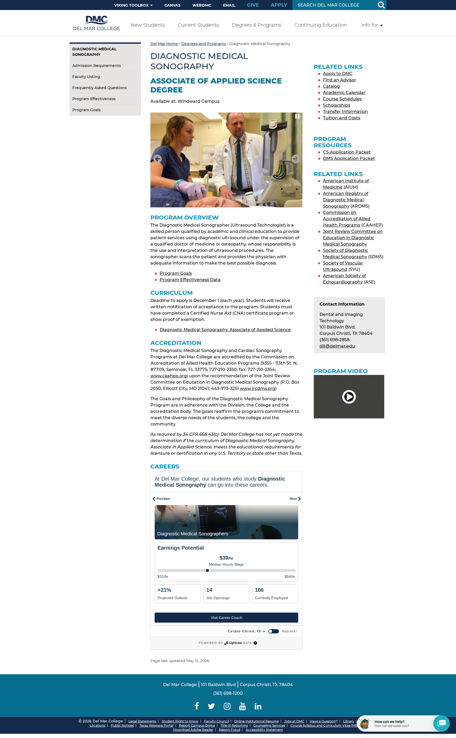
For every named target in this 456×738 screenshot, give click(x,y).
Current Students (198, 25)
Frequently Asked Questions (99, 87)
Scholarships (336, 105)
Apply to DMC (338, 73)
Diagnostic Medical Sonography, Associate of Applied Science (225, 329)
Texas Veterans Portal (156, 725)
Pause (297, 116)
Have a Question (323, 721)
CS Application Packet (347, 152)
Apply (279, 5)
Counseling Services (269, 725)
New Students (148, 25)
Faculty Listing (86, 76)
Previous (158, 164)
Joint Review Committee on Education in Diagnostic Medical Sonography (353, 238)
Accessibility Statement (264, 730)
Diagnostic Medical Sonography (94, 52)
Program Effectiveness (94, 98)
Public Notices (122, 725)
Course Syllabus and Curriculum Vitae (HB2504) (328, 725)
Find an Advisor (339, 79)
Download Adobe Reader (193, 730)
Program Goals (86, 109)
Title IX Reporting (234, 725)
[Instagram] (227, 706)
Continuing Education (320, 25)
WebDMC (201, 5)
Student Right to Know (180, 721)
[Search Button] (381, 5)
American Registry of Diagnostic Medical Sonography (345, 200)
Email (229, 5)
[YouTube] (242, 706)
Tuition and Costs (341, 117)
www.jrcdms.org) (258, 388)
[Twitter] (211, 706)
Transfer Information (345, 111)
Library (348, 721)
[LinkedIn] (258, 706)
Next (294, 164)
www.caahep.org (168, 375)
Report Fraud (229, 730)
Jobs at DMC (294, 721)
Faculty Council (216, 721)
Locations (97, 725)
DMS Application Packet (349, 158)
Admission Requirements (96, 65)
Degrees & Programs (256, 25)
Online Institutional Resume (256, 721)
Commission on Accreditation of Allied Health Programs (346, 219)
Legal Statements (142, 721)
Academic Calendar (344, 92)
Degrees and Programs (203, 43)
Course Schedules (342, 98)
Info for (369, 25)
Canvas (172, 5)
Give (253, 5)
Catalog (331, 86)
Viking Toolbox (131, 5)
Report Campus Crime (197, 725)
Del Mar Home (164, 43)
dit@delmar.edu (337, 346)
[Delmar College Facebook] (197, 706)
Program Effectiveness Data (190, 279)
